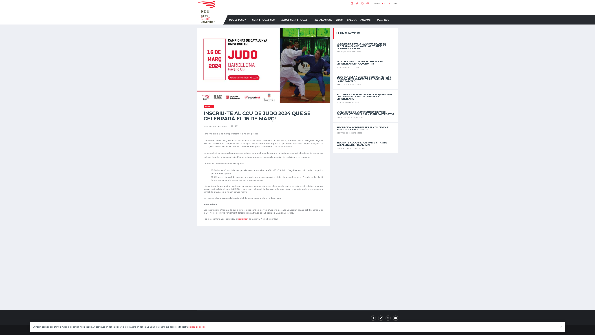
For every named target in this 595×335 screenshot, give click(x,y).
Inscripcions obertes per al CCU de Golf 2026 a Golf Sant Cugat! (362, 128)
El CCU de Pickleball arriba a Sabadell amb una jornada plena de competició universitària (364, 96)
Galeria (352, 19)
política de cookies (197, 327)
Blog (339, 19)
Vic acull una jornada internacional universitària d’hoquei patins (361, 62)
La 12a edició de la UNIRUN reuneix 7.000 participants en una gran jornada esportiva (365, 113)
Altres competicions (294, 19)
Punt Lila (383, 19)
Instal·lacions (323, 19)
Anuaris (366, 19)
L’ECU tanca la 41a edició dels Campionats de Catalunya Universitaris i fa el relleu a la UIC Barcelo (364, 79)
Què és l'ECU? (237, 19)
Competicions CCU (263, 19)
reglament (243, 219)
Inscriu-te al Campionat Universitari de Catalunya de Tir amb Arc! (362, 143)
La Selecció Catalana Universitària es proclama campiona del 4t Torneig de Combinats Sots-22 (361, 46)
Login (394, 4)
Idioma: (379, 4)
